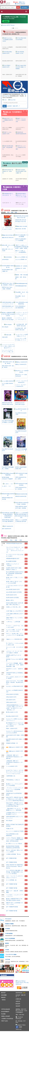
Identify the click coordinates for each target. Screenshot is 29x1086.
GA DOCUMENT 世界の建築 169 (7, 270)
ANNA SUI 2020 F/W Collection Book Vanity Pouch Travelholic (7, 404)
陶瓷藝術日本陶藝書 (9, 923)
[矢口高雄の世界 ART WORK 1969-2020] (21, 325)
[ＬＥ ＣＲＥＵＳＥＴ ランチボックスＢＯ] (8, 220)
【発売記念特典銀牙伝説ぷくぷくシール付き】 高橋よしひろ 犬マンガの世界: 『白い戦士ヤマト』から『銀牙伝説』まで (14, 707)
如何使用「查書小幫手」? (13, 106)
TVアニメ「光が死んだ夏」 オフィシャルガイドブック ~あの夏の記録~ (14, 635)
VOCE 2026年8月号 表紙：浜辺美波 (20, 488)
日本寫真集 (7, 928)
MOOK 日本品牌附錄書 (10, 938)
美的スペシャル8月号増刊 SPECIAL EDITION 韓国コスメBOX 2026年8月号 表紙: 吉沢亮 (21, 522)
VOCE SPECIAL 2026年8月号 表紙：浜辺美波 (21, 507)
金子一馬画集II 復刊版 (11, 862)
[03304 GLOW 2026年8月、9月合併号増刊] (7, 147)
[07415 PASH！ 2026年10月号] (7, 66)
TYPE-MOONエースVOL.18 (13, 780)
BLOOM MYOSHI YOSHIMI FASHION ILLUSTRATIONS (13, 846)
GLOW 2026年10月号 (11, 595)
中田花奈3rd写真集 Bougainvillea (14, 543)
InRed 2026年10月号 (11, 697)
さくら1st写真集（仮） (11, 880)
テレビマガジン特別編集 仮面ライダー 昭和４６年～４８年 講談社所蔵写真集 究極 (14, 664)
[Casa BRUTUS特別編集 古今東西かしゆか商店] (7, 413)
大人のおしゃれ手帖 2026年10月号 (14, 686)
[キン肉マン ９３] (8, 483)
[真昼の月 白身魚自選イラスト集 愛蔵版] (21, 235)
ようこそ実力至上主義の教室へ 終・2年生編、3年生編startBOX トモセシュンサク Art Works (15, 872)
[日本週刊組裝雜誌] (2, 935)
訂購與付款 (18, 999)
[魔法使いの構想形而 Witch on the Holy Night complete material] (7, 314)
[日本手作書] (2, 961)
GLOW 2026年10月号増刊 (12, 597)
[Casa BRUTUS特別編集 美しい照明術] (7, 460)
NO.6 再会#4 (5, 327)
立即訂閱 (5, 21)
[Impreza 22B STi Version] (14, 25)
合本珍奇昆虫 (5, 259)
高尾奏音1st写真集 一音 (12, 743)
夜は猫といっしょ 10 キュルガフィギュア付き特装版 (14, 784)
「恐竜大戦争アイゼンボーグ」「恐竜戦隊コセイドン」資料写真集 (14, 809)
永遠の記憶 (4, 337)
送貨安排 (18, 1001)
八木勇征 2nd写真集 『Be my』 (13, 854)
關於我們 (3, 992)
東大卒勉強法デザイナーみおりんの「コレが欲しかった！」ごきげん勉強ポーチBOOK (14, 724)
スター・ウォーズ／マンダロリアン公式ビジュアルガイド (14, 876)
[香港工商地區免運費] (6, 983)
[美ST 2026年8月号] (8, 526)
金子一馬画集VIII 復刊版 (12, 906)
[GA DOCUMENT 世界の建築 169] (7, 266)
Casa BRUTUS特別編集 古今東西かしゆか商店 (8, 421)
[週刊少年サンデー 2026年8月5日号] (21, 371)
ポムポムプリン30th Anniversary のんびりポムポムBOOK (14, 731)
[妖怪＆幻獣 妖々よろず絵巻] (7, 246)
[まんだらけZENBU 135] (21, 257)
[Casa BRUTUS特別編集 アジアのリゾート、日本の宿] (21, 442)
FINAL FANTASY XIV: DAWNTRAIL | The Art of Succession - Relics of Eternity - (15, 866)
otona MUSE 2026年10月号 (13, 589)
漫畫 (16, 212)
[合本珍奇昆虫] (8, 257)
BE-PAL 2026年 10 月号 (12, 712)
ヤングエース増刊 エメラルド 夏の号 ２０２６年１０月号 (14, 630)
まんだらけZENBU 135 (21, 259)
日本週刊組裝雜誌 (9, 933)
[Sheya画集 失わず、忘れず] (21, 292)
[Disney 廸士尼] (2, 920)
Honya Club (7, 96)
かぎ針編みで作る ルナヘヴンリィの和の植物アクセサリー (15, 813)
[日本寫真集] (2, 930)
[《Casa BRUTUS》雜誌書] (2, 956)
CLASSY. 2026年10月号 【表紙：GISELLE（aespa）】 (14, 568)
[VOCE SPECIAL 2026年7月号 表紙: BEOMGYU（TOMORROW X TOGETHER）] (7, 515)
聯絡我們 (3, 997)
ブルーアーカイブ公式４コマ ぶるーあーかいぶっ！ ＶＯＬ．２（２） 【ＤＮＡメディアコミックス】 (14, 550)
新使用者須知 (20, 992)
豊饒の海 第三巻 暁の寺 (7, 237)
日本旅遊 (7, 949)
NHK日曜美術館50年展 (20, 286)
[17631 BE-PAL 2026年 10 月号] (21, 52)
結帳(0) (16, 2)
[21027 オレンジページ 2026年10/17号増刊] (21, 147)
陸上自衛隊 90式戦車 (11, 561)
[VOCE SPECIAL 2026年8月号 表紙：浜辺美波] (21, 503)
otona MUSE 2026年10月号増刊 (14, 592)
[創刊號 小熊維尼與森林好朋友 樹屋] (21, 460)
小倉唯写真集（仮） (11, 776)
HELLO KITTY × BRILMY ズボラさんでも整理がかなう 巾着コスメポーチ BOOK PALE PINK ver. (15, 804)
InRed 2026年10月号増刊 (12, 694)
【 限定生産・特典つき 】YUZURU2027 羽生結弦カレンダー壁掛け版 (14, 756)
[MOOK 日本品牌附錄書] (2, 940)
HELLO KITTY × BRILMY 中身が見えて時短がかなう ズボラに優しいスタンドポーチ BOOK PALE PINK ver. (15, 799)
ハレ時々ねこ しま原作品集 (13, 621)
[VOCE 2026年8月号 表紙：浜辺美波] (21, 484)
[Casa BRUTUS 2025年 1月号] (21, 409)
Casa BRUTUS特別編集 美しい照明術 (8, 467)
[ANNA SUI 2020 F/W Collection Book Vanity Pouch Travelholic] (8, 395)
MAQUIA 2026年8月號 (20, 496)
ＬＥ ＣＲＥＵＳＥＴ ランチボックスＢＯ (8, 228)
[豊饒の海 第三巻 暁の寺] (7, 235)
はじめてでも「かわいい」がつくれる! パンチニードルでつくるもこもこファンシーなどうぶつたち (14, 771)
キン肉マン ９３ (6, 486)
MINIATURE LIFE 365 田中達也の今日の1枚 (20, 220)
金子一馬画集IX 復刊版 (11, 910)
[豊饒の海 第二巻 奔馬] (21, 226)
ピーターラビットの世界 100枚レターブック (20, 339)
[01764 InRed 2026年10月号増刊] (21, 38)
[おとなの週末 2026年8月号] (8, 381)
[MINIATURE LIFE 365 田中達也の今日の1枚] (21, 216)
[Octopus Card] (22, 987)
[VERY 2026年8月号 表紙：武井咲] (21, 474)
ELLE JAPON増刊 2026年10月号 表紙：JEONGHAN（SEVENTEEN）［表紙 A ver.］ (14, 573)
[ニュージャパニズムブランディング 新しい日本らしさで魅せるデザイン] (7, 346)
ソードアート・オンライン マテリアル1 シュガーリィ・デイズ (20, 319)
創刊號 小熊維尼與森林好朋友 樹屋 (21, 467)
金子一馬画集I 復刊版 (11, 858)
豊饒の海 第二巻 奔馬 (20, 228)
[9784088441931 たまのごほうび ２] (7, 194)
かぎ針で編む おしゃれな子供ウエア (15, 611)
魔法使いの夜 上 (10, 600)
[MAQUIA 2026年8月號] (21, 493)
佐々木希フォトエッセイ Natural (14, 843)
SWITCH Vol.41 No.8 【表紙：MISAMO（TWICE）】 (7, 288)
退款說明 (18, 1006)
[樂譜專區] (2, 945)
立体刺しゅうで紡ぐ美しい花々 (13, 607)
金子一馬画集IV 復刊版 (11, 888)
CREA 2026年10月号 (11, 702)
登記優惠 (3, 1014)
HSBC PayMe (4, 1021)
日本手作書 (7, 959)
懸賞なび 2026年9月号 (20, 364)
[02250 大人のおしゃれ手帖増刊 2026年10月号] (7, 39)
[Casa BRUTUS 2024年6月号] (7, 442)
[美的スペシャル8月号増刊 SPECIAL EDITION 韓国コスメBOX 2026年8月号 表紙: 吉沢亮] (21, 515)
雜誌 (8, 212)
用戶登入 (22, 2)
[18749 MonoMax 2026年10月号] (7, 52)
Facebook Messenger (19, 1017)
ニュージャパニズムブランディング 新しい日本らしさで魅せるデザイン (7, 352)
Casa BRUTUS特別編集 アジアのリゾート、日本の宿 (21, 450)
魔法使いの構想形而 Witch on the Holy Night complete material (7, 319)
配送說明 (18, 1003)
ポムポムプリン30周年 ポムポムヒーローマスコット (14, 719)
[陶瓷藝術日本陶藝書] (2, 925)
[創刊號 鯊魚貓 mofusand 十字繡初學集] (7, 474)
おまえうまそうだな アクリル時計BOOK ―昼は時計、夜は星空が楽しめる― (15, 682)
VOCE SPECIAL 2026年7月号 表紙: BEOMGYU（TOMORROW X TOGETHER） (8, 522)
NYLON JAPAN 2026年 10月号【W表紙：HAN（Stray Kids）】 (14, 603)
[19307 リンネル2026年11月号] (7, 132)
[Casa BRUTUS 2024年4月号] (21, 424)
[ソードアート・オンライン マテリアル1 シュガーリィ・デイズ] (21, 314)
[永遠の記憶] (7, 334)
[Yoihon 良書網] (5, 2)
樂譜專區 (7, 943)
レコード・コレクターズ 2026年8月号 (20, 385)
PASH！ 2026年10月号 (11, 728)
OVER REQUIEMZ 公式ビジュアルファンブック (7, 307)
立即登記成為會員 (20, 3)
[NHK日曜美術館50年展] (21, 283)
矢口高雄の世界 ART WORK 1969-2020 (20, 329)
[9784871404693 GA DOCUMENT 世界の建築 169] (21, 171)
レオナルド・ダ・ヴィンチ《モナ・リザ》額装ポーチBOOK (14, 651)
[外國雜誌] (7, 968)
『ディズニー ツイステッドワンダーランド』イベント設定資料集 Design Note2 (15, 789)
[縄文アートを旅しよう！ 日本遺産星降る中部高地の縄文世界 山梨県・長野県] (21, 246)
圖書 (12, 212)
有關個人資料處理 (5, 1016)
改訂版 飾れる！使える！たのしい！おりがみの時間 (14, 582)
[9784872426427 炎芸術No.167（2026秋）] (7, 171)
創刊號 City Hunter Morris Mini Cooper (20, 403)
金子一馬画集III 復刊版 (11, 884)
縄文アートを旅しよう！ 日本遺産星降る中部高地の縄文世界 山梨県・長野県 (20, 253)
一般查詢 (3, 999)
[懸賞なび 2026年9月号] (21, 362)
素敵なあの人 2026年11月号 (16, 747)
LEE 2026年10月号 (10, 699)
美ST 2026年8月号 (6, 528)
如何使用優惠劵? (5, 1011)
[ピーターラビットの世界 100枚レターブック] (21, 335)
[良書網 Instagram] (21, 1025)
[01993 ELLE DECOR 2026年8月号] (21, 132)
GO (18, 7)
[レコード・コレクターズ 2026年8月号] (21, 381)
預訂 (26, 543)
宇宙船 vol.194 (9, 828)
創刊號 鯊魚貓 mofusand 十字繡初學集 (7, 478)
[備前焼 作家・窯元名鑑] (21, 274)
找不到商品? (25, 7)
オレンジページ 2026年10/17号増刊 (15, 831)
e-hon (25, 94)
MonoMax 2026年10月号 (12, 716)
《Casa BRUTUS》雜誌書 (10, 954)
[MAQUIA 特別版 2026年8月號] (7, 494)
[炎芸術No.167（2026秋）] (21, 265)
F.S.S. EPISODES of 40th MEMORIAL (20, 307)
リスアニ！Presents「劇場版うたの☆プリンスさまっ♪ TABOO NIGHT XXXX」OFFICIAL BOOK (14, 839)
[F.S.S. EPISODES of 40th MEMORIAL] (21, 303)
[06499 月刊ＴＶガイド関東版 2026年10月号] (7, 120)
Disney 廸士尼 (8, 918)
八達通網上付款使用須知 (7, 1018)
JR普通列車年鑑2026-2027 (12, 558)
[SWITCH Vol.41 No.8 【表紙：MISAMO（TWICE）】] (7, 284)
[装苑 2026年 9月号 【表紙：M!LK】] (7, 362)
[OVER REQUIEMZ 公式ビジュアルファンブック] (7, 303)
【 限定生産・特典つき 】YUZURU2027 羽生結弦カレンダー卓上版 (14, 762)
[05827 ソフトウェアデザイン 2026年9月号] (21, 120)
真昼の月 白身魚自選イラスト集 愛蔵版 (21, 239)
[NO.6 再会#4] (8, 324)
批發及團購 (4, 995)
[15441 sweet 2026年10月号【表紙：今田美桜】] (21, 67)
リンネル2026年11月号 (11, 766)
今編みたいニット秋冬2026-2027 (14, 639)
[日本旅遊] (2, 951)
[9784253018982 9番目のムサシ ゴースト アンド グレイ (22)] (21, 195)
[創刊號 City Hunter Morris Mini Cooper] (21, 395)
